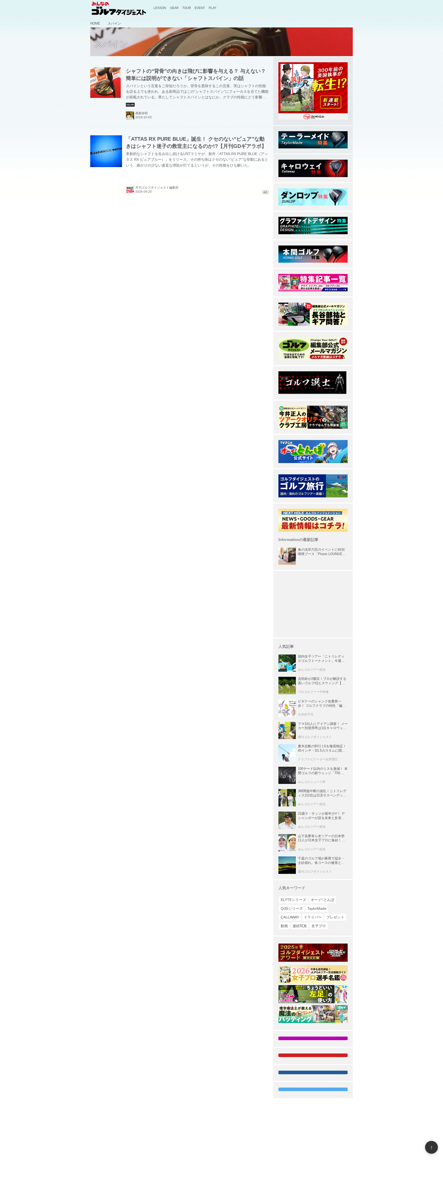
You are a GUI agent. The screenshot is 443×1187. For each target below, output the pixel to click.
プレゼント (335, 917)
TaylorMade (316, 908)
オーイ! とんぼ (322, 900)
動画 (284, 926)
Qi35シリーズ (292, 908)
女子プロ (318, 926)
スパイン (111, 44)
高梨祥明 (141, 113)
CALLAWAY (290, 917)
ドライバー (313, 917)
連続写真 (300, 926)
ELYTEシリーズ (293, 900)
